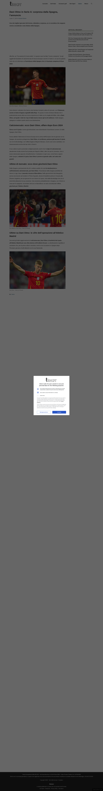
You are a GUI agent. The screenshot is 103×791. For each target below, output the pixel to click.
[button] (51, 396)
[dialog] (51, 395)
